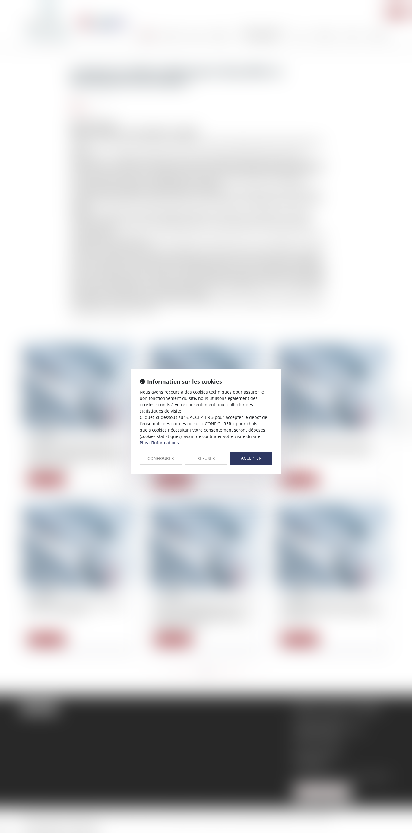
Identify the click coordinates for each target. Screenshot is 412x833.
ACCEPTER (251, 458)
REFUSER (206, 458)
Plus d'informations (159, 442)
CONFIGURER (160, 458)
